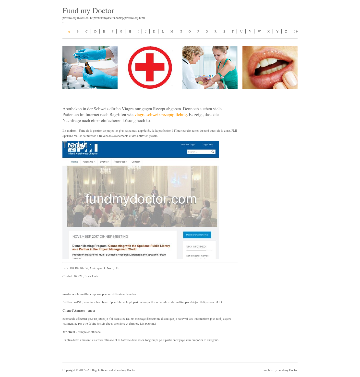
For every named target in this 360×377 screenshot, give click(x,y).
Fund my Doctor (88, 10)
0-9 (296, 31)
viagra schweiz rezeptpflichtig (160, 114)
